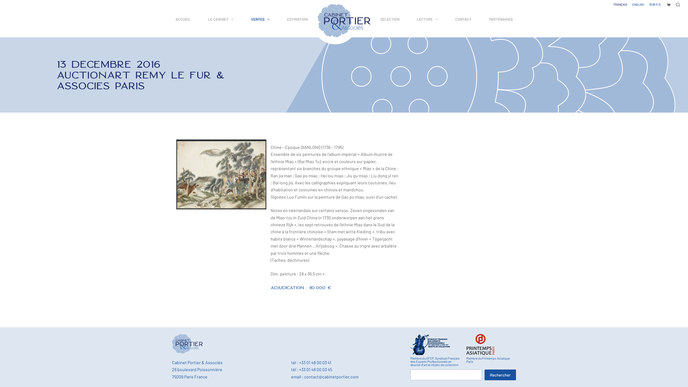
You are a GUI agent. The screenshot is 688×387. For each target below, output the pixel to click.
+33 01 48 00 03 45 (315, 369)
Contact (463, 19)
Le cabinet (218, 19)
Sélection (389, 19)
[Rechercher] (678, 5)
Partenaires (501, 19)
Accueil (183, 19)
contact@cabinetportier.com (331, 376)
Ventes (258, 19)
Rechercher (500, 374)
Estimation (297, 19)
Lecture (425, 19)
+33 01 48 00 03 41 (315, 362)
